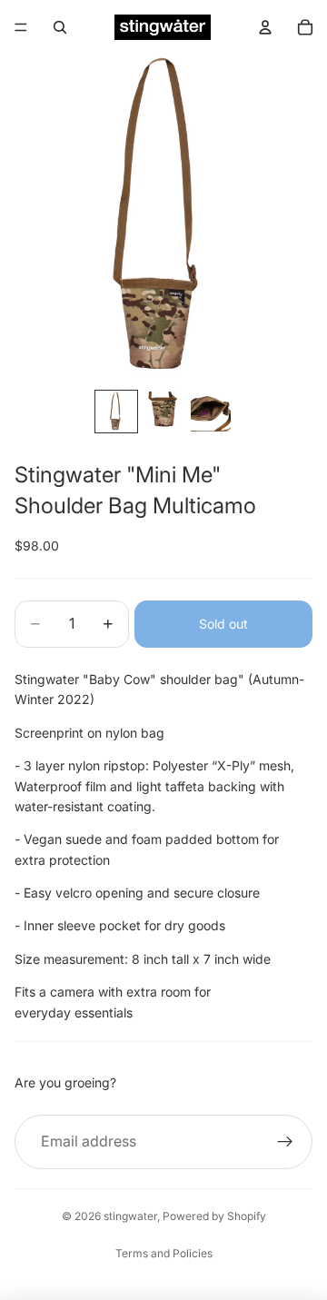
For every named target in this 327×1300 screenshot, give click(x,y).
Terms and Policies (164, 1253)
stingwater (130, 1216)
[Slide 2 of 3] (163, 412)
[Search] (60, 27)
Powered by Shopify (214, 1216)
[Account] (265, 27)
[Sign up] (285, 1142)
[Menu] (21, 27)
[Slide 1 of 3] (116, 412)
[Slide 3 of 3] (211, 412)
